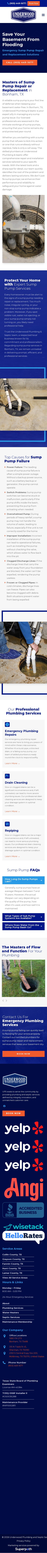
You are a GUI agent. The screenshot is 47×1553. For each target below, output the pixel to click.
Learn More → (12, 763)
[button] (43, 15)
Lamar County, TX (12, 1273)
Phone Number (17, 1362)
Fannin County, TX (12, 1264)
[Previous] (3, 1000)
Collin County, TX (12, 1254)
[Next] (6, 1000)
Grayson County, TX (13, 1259)
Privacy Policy (23, 1541)
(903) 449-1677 (15, 1365)
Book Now (33, 3)
